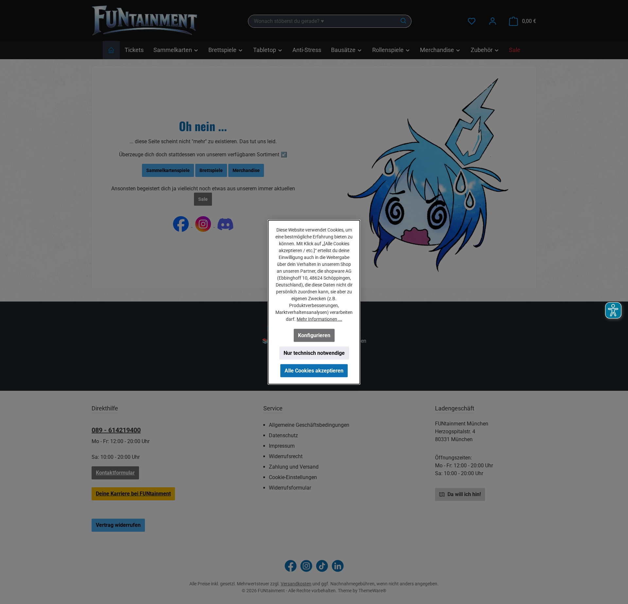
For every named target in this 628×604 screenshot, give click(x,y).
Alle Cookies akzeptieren (314, 370)
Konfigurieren (314, 335)
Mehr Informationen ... (319, 318)
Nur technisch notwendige (314, 353)
